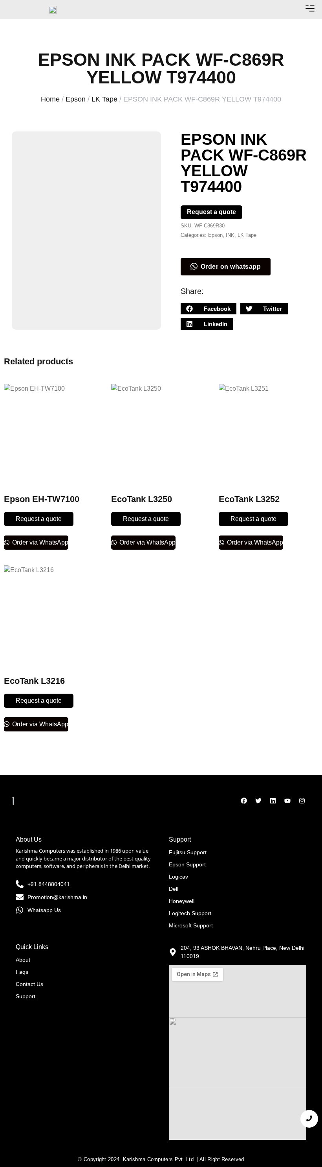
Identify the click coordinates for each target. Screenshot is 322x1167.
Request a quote (211, 212)
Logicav (178, 876)
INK (230, 235)
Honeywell (181, 901)
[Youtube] (287, 800)
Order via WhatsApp (39, 542)
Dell (173, 889)
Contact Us (29, 984)
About (23, 959)
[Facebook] (244, 800)
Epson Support (187, 864)
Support (25, 996)
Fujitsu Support (188, 852)
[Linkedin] (273, 800)
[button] (309, 9)
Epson (76, 99)
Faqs (22, 972)
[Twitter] (258, 800)
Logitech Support (190, 913)
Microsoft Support (191, 925)
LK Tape (104, 99)
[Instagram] (302, 800)
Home (50, 99)
